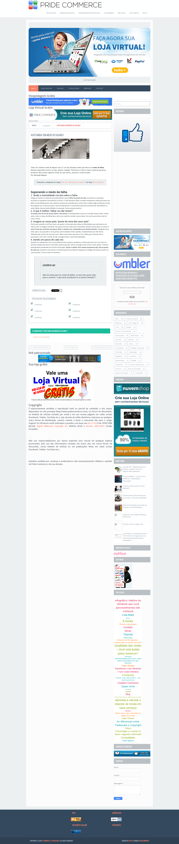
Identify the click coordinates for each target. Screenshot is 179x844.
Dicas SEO (118, 340)
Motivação (118, 344)
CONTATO (99, 88)
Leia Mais (128, 614)
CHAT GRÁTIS (134, 13)
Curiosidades (119, 348)
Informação (118, 352)
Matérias (131, 340)
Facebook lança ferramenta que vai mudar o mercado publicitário (135, 496)
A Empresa (128, 675)
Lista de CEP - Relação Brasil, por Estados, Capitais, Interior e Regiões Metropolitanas (134, 469)
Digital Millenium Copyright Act (52, 426)
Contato (128, 627)
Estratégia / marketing (137, 348)
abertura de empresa (121, 373)
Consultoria (128, 689)
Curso (117, 327)
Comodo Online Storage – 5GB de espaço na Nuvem (128, 697)
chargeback (118, 356)
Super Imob (128, 686)
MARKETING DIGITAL (67, 13)
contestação (139, 373)
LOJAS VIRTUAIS (46, 88)
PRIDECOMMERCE (144, 840)
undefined (38, 304)
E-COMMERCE (109, 13)
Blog (128, 694)
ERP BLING (122, 13)
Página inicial (71, 347)
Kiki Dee (131, 840)
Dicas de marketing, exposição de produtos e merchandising (135, 506)
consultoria (132, 356)
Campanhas (119, 365)
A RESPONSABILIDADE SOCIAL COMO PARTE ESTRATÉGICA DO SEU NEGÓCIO (128, 661)
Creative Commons (128, 683)
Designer (128, 327)
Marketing (118, 323)
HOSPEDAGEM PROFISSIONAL (89, 13)
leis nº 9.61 (92, 423)
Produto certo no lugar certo (133, 524)
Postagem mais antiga (102, 347)
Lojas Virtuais (128, 718)
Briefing (128, 711)
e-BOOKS (60, 88)
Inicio (33, 88)
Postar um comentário (41, 337)
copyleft (128, 692)
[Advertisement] (132, 190)
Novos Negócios (134, 323)
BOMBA (133, 360)
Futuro (128, 728)
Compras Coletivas (132, 319)
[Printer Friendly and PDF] (106, 291)
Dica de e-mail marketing (123, 331)
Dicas (117, 319)
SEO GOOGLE (51, 13)
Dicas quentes (119, 335)
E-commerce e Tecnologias (51, 840)
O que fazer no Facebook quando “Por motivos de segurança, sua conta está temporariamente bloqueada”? (135, 536)
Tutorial (128, 634)
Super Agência (128, 741)
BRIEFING (87, 88)
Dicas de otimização (134, 369)
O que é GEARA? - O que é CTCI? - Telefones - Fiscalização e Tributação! (134, 478)
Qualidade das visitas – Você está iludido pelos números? (128, 649)
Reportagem (133, 352)
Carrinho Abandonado (137, 365)
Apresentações (119, 360)
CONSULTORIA (73, 88)
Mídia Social (135, 335)
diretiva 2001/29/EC (95, 426)
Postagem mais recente (39, 347)
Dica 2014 (118, 369)
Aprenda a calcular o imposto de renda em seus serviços (128, 703)
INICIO (144, 13)
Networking (128, 638)
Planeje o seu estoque (128, 624)
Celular (131, 344)
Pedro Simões (128, 666)
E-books (128, 621)
